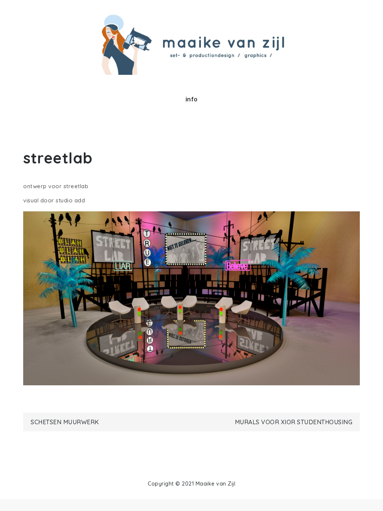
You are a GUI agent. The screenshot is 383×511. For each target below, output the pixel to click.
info (192, 99)
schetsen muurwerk (65, 422)
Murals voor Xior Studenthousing (294, 422)
